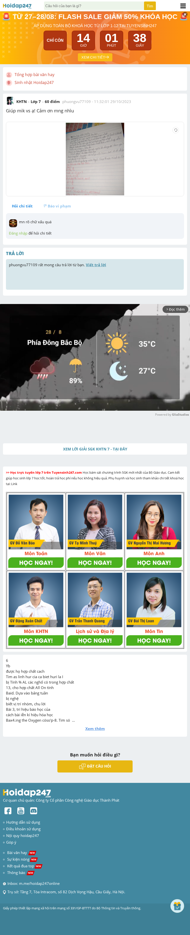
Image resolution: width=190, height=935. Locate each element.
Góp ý (11, 842)
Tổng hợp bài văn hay (34, 74)
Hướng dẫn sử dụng (23, 822)
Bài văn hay (20, 852)
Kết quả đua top (24, 865)
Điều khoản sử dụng (23, 828)
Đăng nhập (18, 233)
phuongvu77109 (76, 101)
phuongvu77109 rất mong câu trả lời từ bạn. (57, 264)
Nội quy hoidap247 (22, 835)
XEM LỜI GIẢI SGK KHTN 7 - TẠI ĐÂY (95, 449)
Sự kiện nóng (21, 859)
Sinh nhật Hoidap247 (34, 82)
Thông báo (20, 872)
